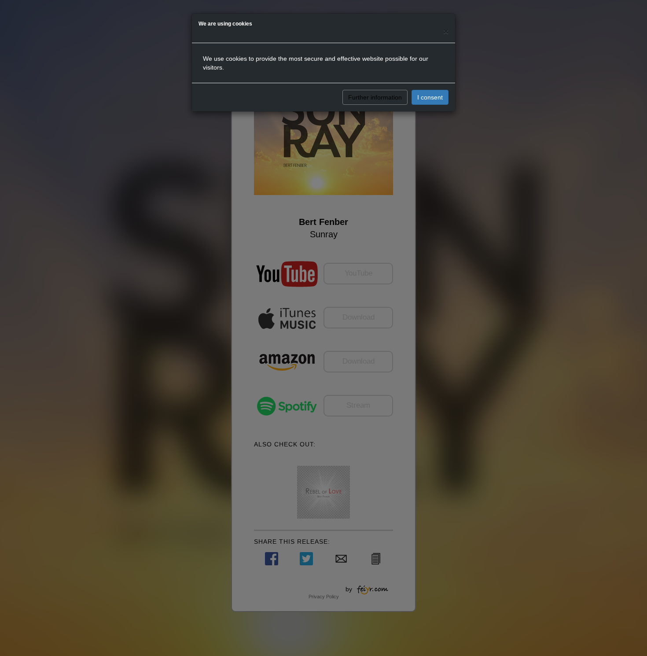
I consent (430, 97)
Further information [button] (375, 97)
